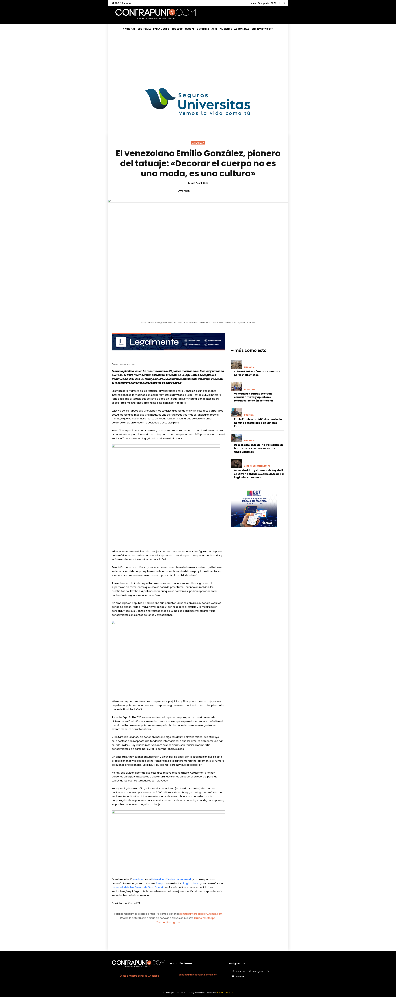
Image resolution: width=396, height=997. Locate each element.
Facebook (240, 971)
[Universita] (198, 126)
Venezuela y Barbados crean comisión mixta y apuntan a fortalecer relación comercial (253, 397)
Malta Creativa (226, 992)
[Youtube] (233, 976)
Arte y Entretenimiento (257, 466)
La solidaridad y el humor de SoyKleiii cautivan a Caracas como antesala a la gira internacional (259, 474)
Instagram (173, 922)
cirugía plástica (191, 883)
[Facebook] (194, 191)
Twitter (160, 922)
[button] (284, 3)
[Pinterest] (208, 191)
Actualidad (198, 143)
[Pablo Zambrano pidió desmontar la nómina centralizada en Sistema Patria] (236, 412)
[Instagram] (250, 971)
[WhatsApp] (215, 191)
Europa (159, 883)
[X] (201, 191)
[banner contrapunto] (168, 352)
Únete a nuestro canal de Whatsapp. (139, 975)
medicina (138, 879)
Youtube (240, 976)
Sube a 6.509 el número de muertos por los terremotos (257, 373)
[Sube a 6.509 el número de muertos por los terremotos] (236, 364)
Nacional (249, 367)
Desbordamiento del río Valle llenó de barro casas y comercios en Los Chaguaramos (259, 448)
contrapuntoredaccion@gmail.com (200, 914)
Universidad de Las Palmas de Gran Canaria (138, 887)
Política (249, 415)
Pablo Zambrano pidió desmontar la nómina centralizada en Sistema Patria (258, 422)
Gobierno (249, 389)
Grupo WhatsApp (205, 918)
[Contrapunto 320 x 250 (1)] (254, 529)
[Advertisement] (198, 56)
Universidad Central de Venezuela (171, 879)
